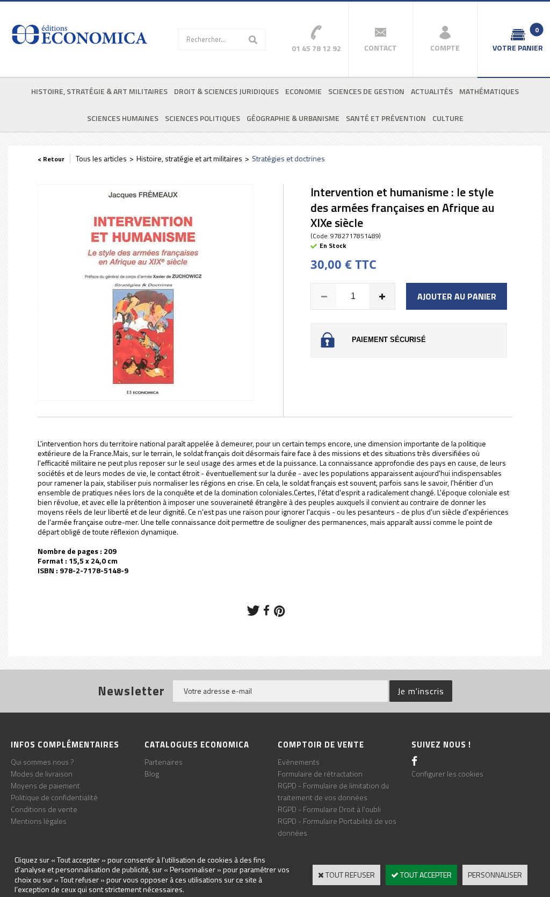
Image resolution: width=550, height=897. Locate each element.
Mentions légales (39, 821)
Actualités (432, 91)
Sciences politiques (202, 118)
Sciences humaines (122, 118)
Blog (151, 773)
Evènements (299, 761)
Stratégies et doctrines (288, 158)
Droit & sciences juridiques (226, 91)
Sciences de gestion (366, 91)
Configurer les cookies (447, 773)
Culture (448, 118)
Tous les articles (101, 158)
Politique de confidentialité (54, 797)
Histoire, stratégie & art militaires (99, 91)
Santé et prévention (386, 118)
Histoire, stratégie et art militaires (189, 158)
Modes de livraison (42, 773)
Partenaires (163, 761)
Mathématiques (489, 91)
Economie (303, 91)
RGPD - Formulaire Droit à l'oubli (329, 809)
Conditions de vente (44, 809)
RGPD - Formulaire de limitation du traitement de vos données (333, 791)
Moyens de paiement (45, 785)
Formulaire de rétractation (320, 773)
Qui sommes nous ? (42, 761)
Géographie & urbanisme (293, 118)
